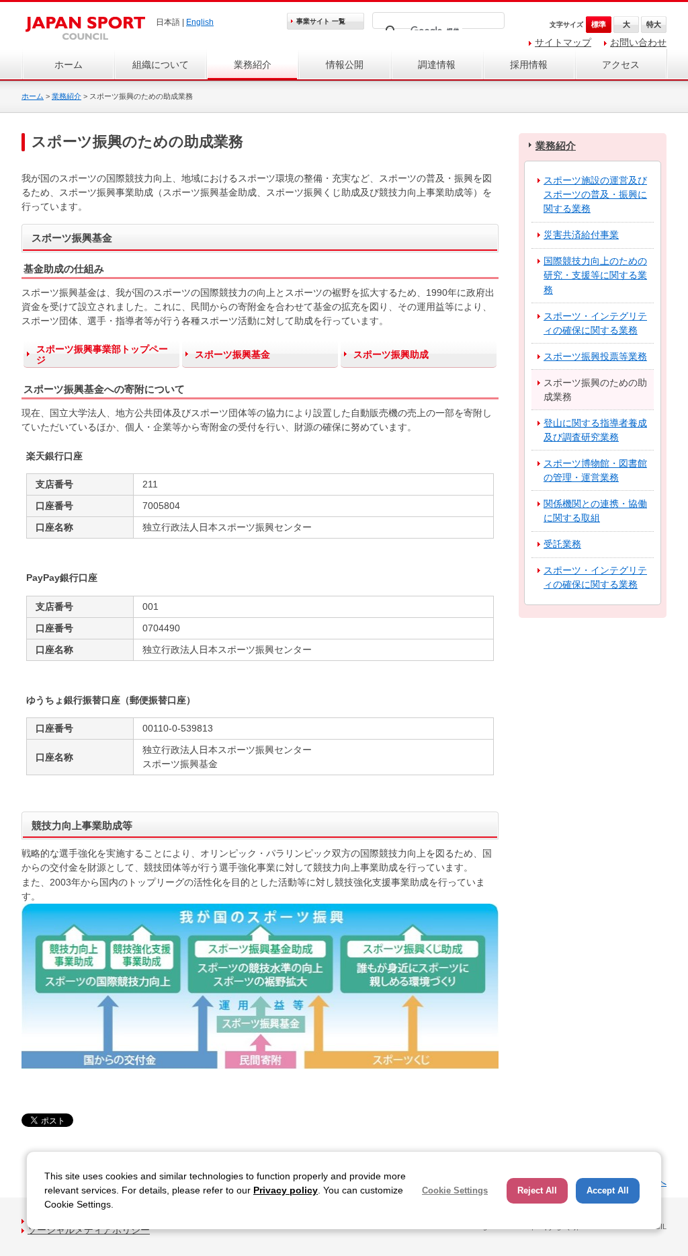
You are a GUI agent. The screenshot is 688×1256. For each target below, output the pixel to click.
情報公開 (344, 64)
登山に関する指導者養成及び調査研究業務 (595, 430)
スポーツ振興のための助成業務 (595, 389)
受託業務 (562, 544)
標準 (598, 24)
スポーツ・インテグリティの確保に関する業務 (595, 323)
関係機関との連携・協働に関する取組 (595, 510)
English (200, 22)
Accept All (608, 1190)
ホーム (68, 64)
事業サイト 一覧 (320, 21)
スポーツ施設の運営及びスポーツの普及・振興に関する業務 (595, 194)
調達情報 (437, 64)
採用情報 (529, 64)
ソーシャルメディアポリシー (89, 1229)
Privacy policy (285, 1190)
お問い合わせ (638, 42)
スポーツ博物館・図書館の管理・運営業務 (595, 470)
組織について (160, 64)
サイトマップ (563, 42)
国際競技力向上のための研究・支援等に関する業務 (595, 275)
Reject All (537, 1190)
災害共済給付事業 (581, 234)
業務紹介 (252, 64)
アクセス (621, 64)
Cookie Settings (455, 1190)
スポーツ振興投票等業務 (595, 356)
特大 (653, 24)
